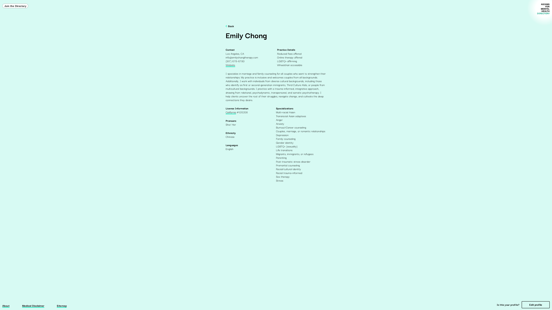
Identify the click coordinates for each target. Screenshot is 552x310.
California (231, 112)
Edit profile (535, 305)
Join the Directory (15, 6)
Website (230, 65)
